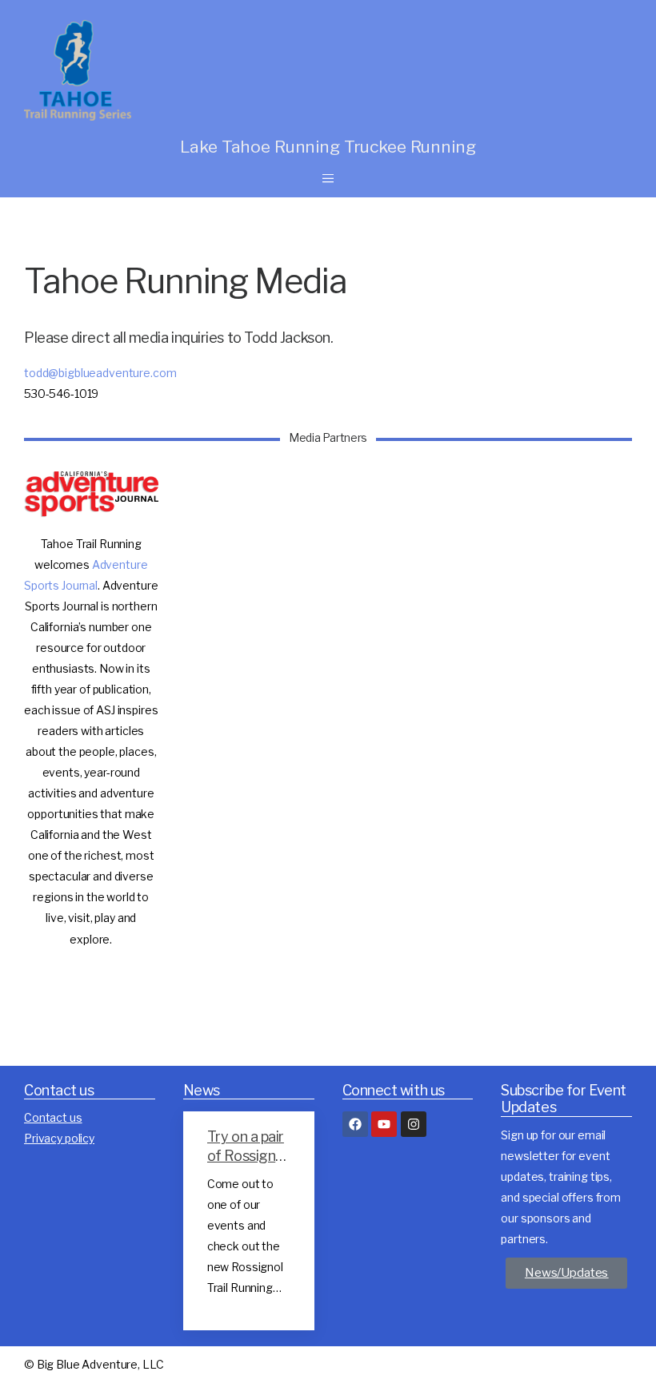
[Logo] (191, 70)
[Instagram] (413, 1124)
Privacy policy (59, 1138)
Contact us (53, 1117)
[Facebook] (355, 1124)
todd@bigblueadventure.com (100, 373)
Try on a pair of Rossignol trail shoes (247, 1155)
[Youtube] (384, 1124)
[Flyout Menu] (328, 178)
